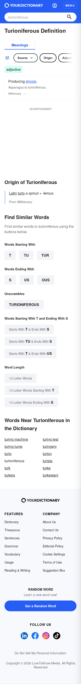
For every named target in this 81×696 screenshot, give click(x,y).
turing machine (16, 439)
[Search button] (69, 17)
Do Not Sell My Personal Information (40, 653)
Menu (70, 5)
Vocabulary (12, 554)
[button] (54, 5)
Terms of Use (52, 562)
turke (47, 468)
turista (47, 460)
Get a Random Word (40, 606)
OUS (46, 279)
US (26, 279)
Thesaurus (12, 530)
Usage (9, 562)
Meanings (19, 45)
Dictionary (11, 522)
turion (47, 453)
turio (21, 193)
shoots (31, 81)
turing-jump (13, 446)
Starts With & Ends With (29, 329)
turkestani (50, 475)
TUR (45, 255)
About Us (49, 522)
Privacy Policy (52, 538)
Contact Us (50, 530)
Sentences (12, 538)
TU (26, 255)
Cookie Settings (54, 554)
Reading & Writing (17, 570)
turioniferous (24, 304)
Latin (13, 193)
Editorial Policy (53, 546)
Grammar (11, 546)
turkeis (9, 475)
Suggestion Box (54, 570)
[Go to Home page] (23, 5)
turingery (50, 446)
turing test (50, 439)
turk (7, 468)
